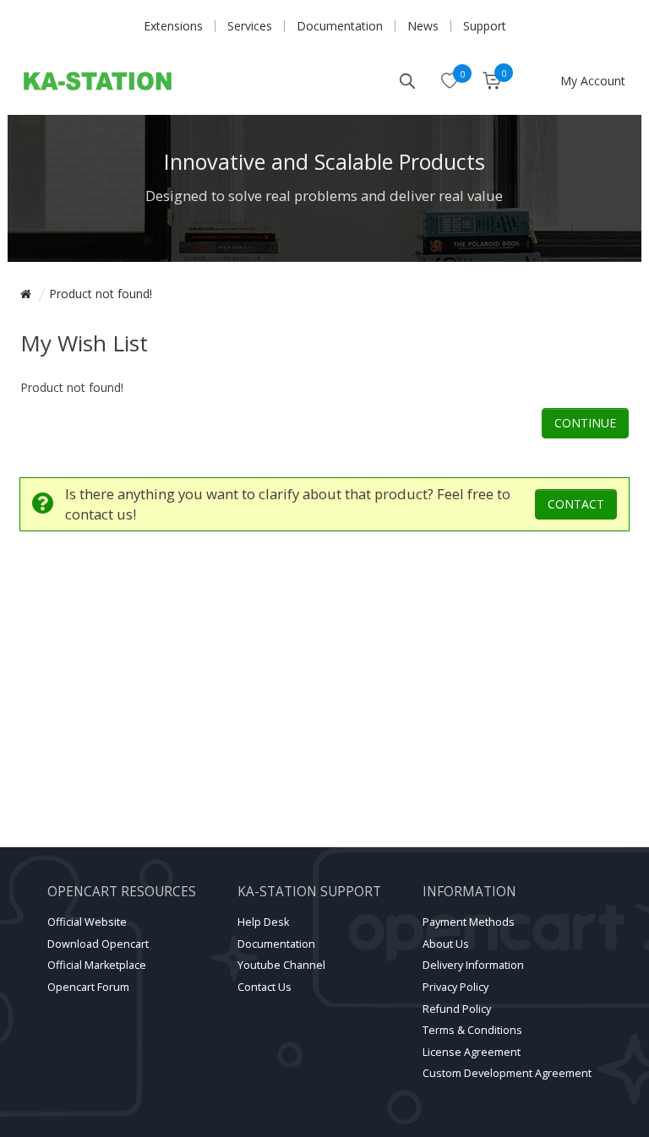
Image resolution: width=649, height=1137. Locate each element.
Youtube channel (281, 965)
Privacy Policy (455, 987)
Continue (585, 423)
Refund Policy (457, 1009)
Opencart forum (88, 987)
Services (249, 26)
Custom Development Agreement (507, 1073)
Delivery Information (473, 965)
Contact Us (264, 987)
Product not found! (100, 294)
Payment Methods (469, 922)
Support (484, 26)
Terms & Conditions (472, 1030)
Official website (87, 922)
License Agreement (472, 1052)
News (423, 26)
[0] (450, 82)
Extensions (173, 26)
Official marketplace (96, 965)
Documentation (340, 26)
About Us (446, 944)
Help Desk (263, 922)
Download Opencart (98, 944)
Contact (576, 504)
